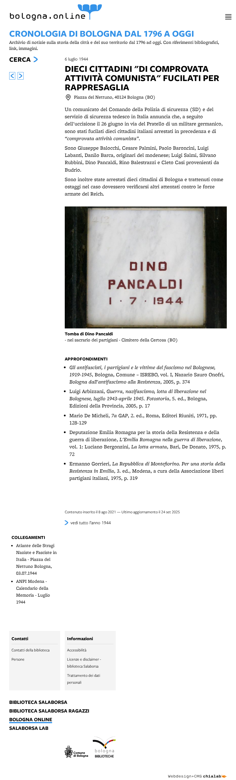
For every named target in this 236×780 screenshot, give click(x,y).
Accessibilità (76, 650)
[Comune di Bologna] (76, 752)
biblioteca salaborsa (38, 702)
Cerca (20, 59)
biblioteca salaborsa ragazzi (49, 711)
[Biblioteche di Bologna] (104, 747)
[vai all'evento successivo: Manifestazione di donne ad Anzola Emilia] (21, 76)
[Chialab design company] (197, 772)
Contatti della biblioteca (31, 650)
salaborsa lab (28, 728)
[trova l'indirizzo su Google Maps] (68, 97)
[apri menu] (228, 17)
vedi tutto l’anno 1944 (91, 522)
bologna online (30, 720)
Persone (18, 659)
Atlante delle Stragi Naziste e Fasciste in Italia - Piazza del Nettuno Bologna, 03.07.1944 (36, 559)
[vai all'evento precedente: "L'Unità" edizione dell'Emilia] (12, 76)
